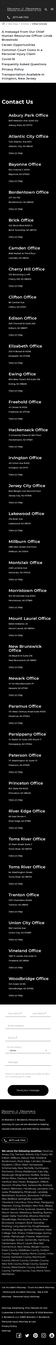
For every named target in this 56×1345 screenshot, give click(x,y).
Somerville (31, 1240)
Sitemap (6, 1330)
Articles (25, 24)
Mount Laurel (24, 1243)
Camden (36, 1161)
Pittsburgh (30, 1192)
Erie (51, 1188)
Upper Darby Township (15, 1216)
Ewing (16, 1205)
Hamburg (43, 1240)
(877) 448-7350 (20, 17)
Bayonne (36, 1219)
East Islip (43, 1171)
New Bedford (9, 1199)
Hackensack (9, 1243)
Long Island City (22, 1226)
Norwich (6, 1185)
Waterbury (25, 1212)
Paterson (7, 1205)
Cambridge (8, 1240)
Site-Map (13, 24)
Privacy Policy (13, 69)
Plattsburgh (18, 1236)
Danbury (22, 1178)
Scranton (21, 1195)
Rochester (8, 1171)
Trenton (19, 1154)
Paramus (48, 1151)
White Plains (9, 1178)
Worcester (33, 1195)
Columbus (20, 1202)
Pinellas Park (19, 1185)
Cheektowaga (34, 1233)
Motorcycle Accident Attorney (19, 1292)
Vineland (41, 1158)
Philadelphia (16, 1192)
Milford (44, 1181)
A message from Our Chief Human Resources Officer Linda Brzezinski (27, 35)
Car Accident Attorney (14, 1287)
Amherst (7, 1229)
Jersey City (8, 1154)
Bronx (49, 1209)
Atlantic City (32, 1154)
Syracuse (30, 1209)
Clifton (17, 1164)
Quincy (47, 1233)
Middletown (30, 1171)
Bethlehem (8, 1195)
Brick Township (35, 1222)
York (14, 1233)
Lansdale (42, 1192)
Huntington (42, 1168)
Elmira (18, 1171)
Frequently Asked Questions (24, 64)
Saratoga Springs (22, 1229)
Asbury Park (28, 1158)
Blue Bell (38, 1243)
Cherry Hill (46, 1154)
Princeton (39, 1229)
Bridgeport (33, 1181)
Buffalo (35, 1175)
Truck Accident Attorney (41, 1287)
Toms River (33, 1202)
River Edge (23, 1161)
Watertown (42, 1236)
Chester (30, 1236)
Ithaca (21, 1233)
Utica (21, 1209)
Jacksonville (35, 1185)
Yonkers (44, 1175)
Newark (46, 1161)
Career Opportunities (18, 45)
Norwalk (33, 1178)
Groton (20, 1240)
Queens (40, 1209)
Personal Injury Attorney (26, 1296)
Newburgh (8, 1175)
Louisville (37, 1199)
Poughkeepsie (40, 1226)
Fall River (45, 1195)
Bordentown (9, 1161)
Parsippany (47, 1202)
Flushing (7, 1226)
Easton (6, 1188)
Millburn (15, 1158)
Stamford (44, 1178)
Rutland (47, 1185)
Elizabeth (7, 1164)
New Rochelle (26, 1168)
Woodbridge (9, 1219)
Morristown (23, 1219)
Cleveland (7, 1202)
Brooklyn (26, 1205)
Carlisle (6, 1236)
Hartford (6, 1181)
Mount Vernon (10, 1212)
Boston (47, 1212)
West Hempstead (32, 1164)
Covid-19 (8, 59)
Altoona (33, 1216)
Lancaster (42, 1188)
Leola (5, 1192)
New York (38, 1205)
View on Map (16, 153)
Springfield (24, 1199)
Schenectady (9, 1168)
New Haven (19, 1181)
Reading (37, 1212)
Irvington (20, 1222)
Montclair (44, 1216)
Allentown (17, 1188)
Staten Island (9, 1209)
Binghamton (22, 1175)
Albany (48, 1205)
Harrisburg (30, 1188)
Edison (6, 1158)
